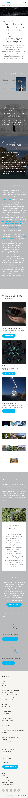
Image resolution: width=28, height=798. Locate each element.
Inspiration (4, 732)
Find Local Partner (10, 639)
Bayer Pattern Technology (8, 699)
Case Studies (5, 728)
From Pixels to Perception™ (9, 692)
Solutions (4, 704)
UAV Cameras (5, 709)
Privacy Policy (5, 777)
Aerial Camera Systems (8, 706)
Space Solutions (6, 713)
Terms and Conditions (7, 782)
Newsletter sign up (10, 766)
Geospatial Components (8, 711)
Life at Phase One (6, 751)
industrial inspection (18, 221)
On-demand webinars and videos (10, 737)
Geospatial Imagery (7, 679)
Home (3, 5)
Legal (3, 773)
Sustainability (5, 753)
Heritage (4, 683)
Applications (5, 676)
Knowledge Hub (6, 725)
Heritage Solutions (6, 716)
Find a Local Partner (7, 756)
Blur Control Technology (8, 697)
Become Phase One (14, 604)
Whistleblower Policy (7, 784)
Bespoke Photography (7, 685)
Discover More (9, 335)
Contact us (5, 762)
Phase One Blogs (6, 741)
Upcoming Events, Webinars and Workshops (13, 730)
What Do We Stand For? (8, 749)
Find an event (9, 663)
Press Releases (6, 734)
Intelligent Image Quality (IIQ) (9, 694)
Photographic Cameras (7, 720)
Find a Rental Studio (7, 758)
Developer (4, 739)
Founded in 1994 (7, 199)
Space (3, 681)
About (4, 746)
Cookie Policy (5, 780)
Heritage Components (7, 718)
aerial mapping (6, 221)
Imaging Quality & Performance (10, 690)
